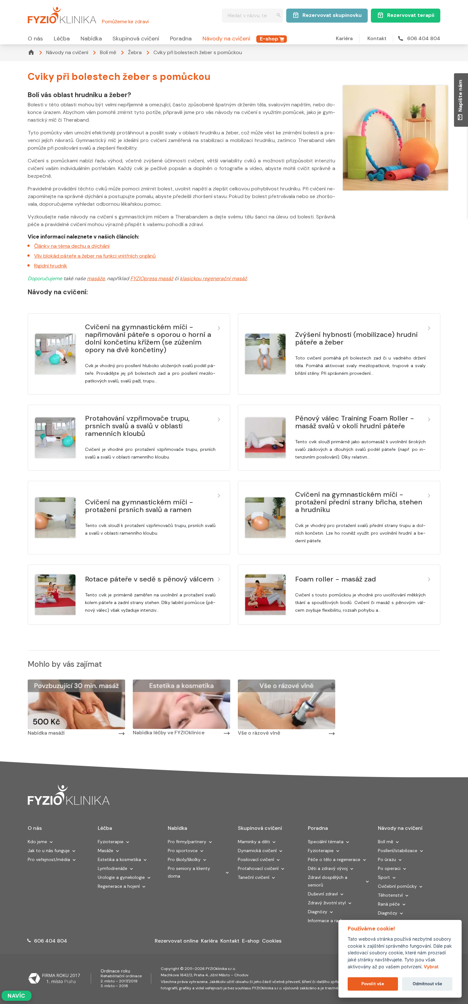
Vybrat (431, 966)
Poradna (181, 38)
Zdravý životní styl (327, 903)
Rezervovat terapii (410, 15)
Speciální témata (326, 841)
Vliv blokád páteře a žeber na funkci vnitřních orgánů (95, 256)
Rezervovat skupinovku (332, 15)
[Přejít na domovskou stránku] (62, 14)
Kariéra (344, 38)
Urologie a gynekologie (121, 877)
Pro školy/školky (184, 859)
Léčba (62, 38)
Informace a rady (326, 920)
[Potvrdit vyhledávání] (279, 15)
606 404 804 (423, 38)
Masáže (105, 850)
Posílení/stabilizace (397, 850)
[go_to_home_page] (69, 795)
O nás (35, 38)
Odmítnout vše (427, 983)
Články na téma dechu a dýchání (72, 246)
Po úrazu (387, 859)
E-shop (269, 38)
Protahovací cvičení (258, 868)
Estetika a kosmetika (119, 859)
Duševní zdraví (323, 894)
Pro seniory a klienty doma (189, 872)
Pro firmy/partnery (187, 841)
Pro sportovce (183, 850)
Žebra (135, 52)
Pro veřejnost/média (49, 859)
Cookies (271, 940)
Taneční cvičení (253, 877)
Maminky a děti (254, 841)
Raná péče (389, 904)
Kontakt (376, 38)
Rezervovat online (176, 940)
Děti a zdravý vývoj (328, 868)
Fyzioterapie (111, 841)
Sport (384, 877)
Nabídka (91, 38)
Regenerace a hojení (119, 886)
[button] (51, 842)
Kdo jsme (37, 841)
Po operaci (389, 868)
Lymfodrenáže (112, 868)
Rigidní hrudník (50, 265)
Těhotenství (390, 895)
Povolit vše (372, 983)
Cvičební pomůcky (397, 886)
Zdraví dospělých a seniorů (327, 881)
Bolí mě (108, 52)
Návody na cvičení (226, 38)
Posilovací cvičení (256, 859)
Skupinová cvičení (135, 38)
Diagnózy (317, 912)
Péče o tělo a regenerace (334, 859)
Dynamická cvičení (257, 850)
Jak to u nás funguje (49, 850)
